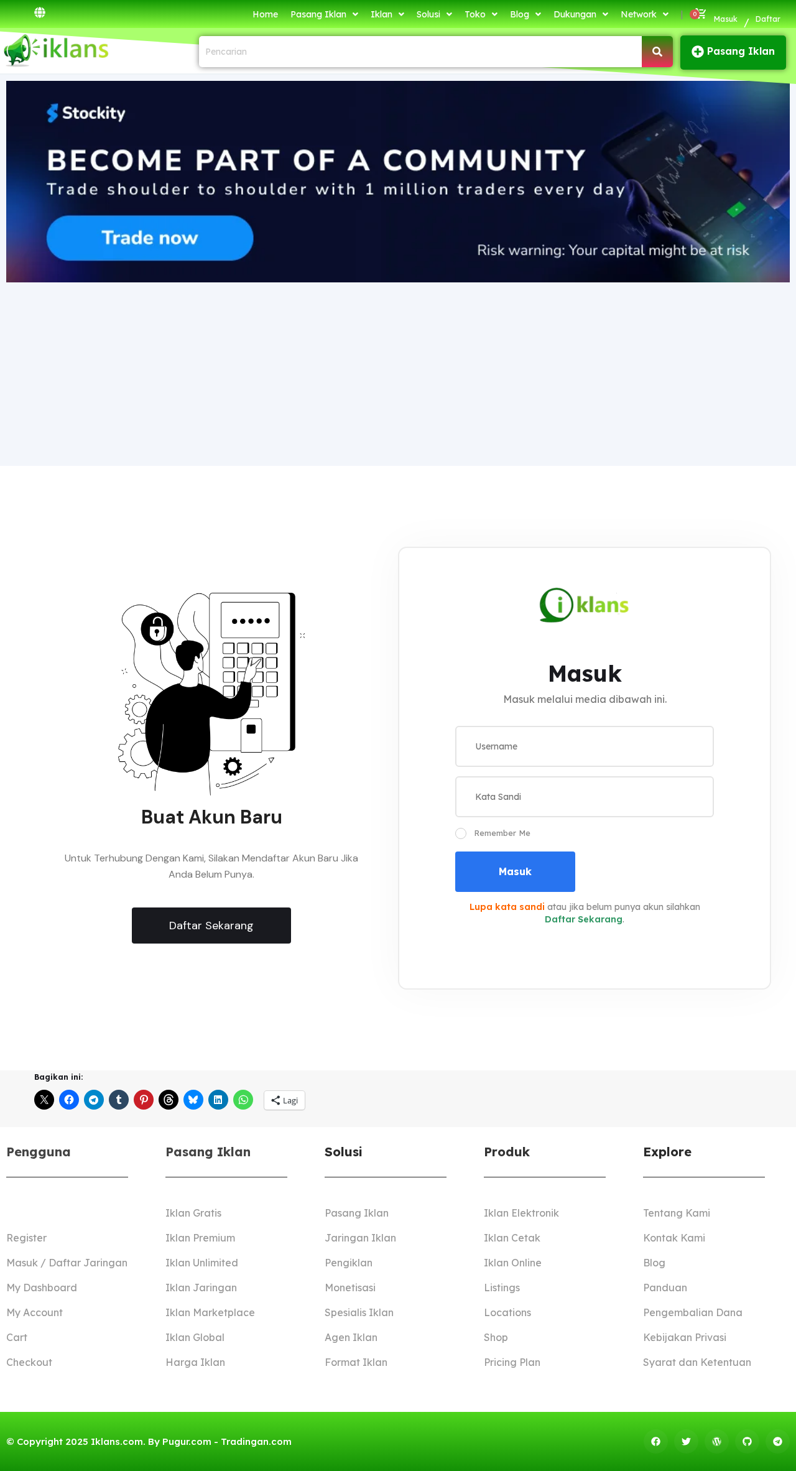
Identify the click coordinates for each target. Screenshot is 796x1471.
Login (20, 1213)
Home (265, 14)
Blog (519, 14)
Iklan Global (194, 1337)
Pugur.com (186, 1441)
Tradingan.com (256, 1441)
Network (639, 14)
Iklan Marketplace (210, 1312)
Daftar (768, 19)
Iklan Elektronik (521, 1213)
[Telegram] (778, 1441)
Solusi (428, 14)
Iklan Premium (200, 1238)
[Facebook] (656, 1441)
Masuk (726, 19)
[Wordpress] (717, 1441)
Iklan (381, 14)
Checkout (29, 1362)
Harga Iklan (195, 1362)
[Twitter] (686, 1441)
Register (26, 1238)
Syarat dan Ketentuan (697, 1362)
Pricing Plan (512, 1362)
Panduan (665, 1287)
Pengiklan (349, 1262)
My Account (34, 1312)
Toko (475, 14)
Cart (16, 1337)
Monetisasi (350, 1287)
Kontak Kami (674, 1238)
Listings (502, 1287)
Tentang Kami (676, 1213)
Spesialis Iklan (359, 1312)
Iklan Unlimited (201, 1262)
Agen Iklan (351, 1337)
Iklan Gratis (193, 1213)
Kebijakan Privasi (684, 1337)
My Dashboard (41, 1287)
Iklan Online (513, 1262)
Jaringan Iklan (360, 1238)
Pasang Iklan (318, 14)
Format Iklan (356, 1362)
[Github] (747, 1441)
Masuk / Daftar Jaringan (66, 1262)
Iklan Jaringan (201, 1287)
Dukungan (574, 14)
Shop (496, 1337)
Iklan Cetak (512, 1238)
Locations (507, 1312)
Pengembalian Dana (693, 1312)
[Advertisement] (398, 372)
